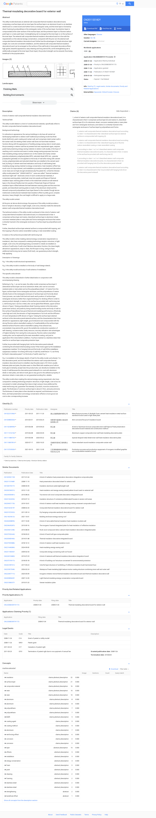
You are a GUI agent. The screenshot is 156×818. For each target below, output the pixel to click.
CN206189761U (9, 565)
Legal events (100, 86)
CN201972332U (9, 512)
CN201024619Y (9, 508)
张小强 (92, 38)
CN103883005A (9, 420)
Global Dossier (107, 92)
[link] (8, 677)
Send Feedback (61, 815)
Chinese (99, 34)
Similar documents (112, 86)
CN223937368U (9, 569)
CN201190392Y (9, 552)
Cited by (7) (91, 86)
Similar (119, 28)
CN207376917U (9, 560)
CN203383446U (9, 539)
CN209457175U (9, 503)
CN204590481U (9, 495)
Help (106, 815)
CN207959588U (9, 543)
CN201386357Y (9, 582)
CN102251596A (9, 413)
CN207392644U (9, 534)
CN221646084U (9, 547)
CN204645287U (9, 525)
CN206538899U (9, 521)
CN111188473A (9, 438)
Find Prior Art (107, 28)
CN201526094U (9, 499)
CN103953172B (9, 477)
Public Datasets (75, 815)
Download (114, 669)
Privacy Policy (96, 815)
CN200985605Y (9, 578)
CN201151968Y (9, 481)
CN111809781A (9, 442)
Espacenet (97, 92)
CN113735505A (9, 449)
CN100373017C (9, 486)
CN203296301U (9, 490)
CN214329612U (9, 517)
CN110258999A (9, 427)
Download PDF (92, 28)
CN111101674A (9, 433)
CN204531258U (9, 530)
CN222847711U (9, 574)
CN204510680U (9, 556)
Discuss (116, 92)
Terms (86, 815)
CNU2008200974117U (11, 605)
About (50, 815)
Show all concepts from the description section (20, 800)
